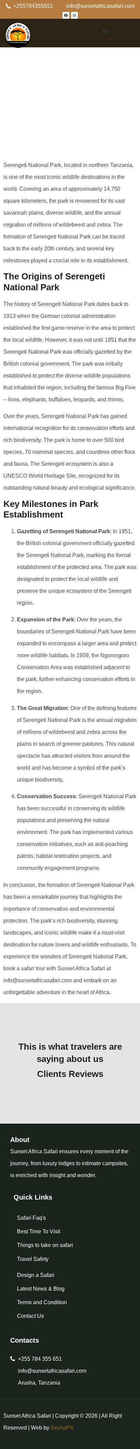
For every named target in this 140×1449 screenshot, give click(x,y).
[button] (105, 31)
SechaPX (62, 1428)
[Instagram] (74, 15)
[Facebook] (66, 15)
